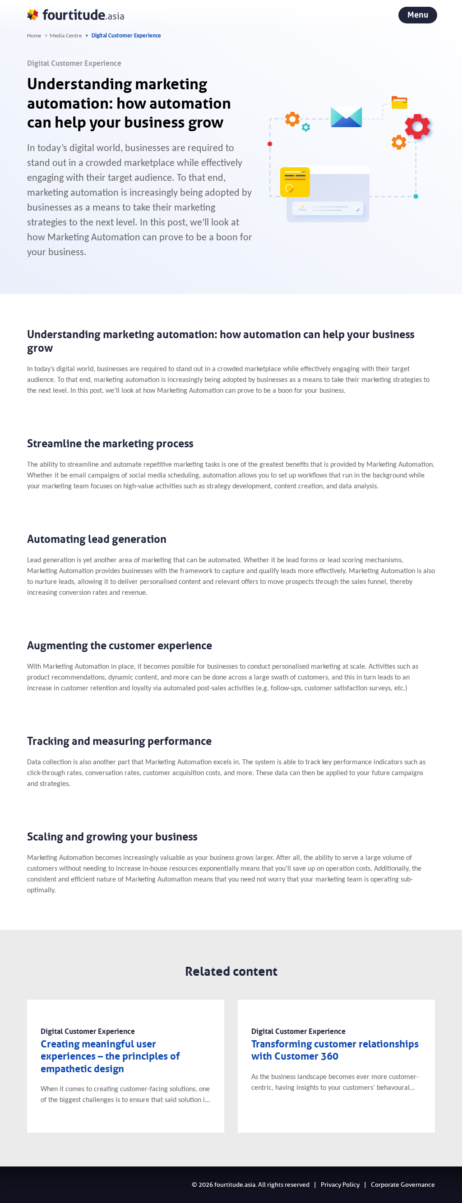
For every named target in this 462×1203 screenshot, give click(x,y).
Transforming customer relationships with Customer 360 (335, 1050)
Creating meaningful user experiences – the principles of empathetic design (110, 1056)
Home (34, 36)
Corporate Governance (403, 1185)
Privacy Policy (340, 1185)
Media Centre (66, 36)
